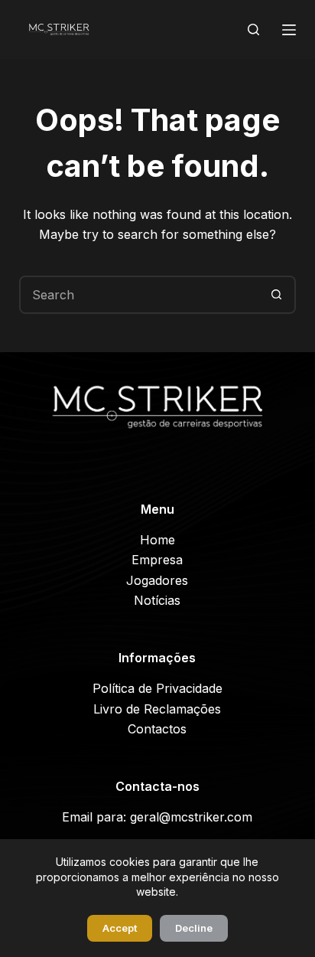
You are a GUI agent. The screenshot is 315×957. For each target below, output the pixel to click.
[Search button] (277, 295)
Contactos (157, 729)
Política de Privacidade (157, 688)
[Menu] (289, 30)
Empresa (157, 559)
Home (157, 539)
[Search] (253, 29)
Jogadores (157, 580)
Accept (119, 928)
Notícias (157, 600)
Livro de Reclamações (157, 709)
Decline (194, 928)
